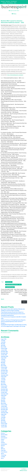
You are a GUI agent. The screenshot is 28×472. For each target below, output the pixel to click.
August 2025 (3, 357)
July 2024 (3, 378)
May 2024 (3, 381)
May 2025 (3, 362)
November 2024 (4, 372)
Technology (3, 455)
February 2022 (4, 423)
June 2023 (3, 398)
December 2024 (4, 370)
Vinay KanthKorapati (10, 287)
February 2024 (4, 386)
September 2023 (4, 393)
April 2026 (3, 345)
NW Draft (3, 448)
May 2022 (3, 419)
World (15, 2)
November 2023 (4, 390)
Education (8, 1)
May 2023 (3, 400)
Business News (4, 434)
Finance (2, 439)
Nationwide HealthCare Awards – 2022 (13, 284)
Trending (3, 456)
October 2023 (4, 392)
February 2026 (4, 348)
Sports (2, 453)
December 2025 (4, 351)
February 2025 (4, 367)
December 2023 (4, 389)
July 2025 (3, 359)
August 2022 (3, 414)
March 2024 (3, 384)
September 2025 (4, 356)
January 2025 (4, 368)
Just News (23, 469)
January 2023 (4, 406)
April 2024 (3, 382)
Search (2, 299)
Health (2, 441)
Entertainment (14, 1)
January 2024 (4, 387)
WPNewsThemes (23, 470)
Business (3, 1)
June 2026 (3, 342)
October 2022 (4, 411)
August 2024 (3, 376)
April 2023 (3, 401)
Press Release (10, 2)
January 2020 (4, 426)
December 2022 (4, 408)
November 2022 (4, 409)
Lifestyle (4, 2)
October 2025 (4, 354)
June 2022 (3, 417)
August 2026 (3, 339)
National (3, 445)
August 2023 (3, 395)
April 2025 (3, 364)
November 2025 (4, 353)
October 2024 (4, 373)
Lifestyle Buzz (4, 444)
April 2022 (3, 420)
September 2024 (4, 375)
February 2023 (4, 404)
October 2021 (4, 425)
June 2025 (3, 361)
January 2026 (4, 350)
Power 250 (3, 450)
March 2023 (3, 403)
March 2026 (3, 346)
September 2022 (4, 412)
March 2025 (3, 365)
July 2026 (3, 340)
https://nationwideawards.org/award (15, 74)
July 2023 (3, 397)
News (2, 447)
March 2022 (3, 422)
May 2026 (3, 343)
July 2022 (3, 415)
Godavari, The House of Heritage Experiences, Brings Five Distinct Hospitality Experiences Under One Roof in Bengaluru (13, 321)
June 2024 (3, 379)
